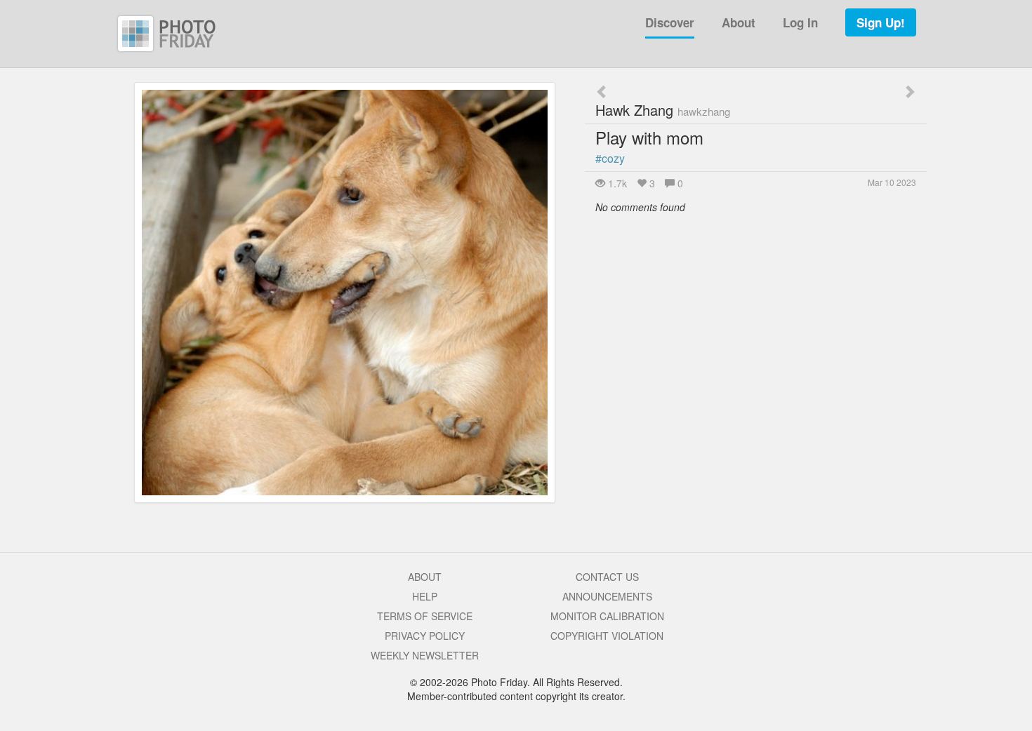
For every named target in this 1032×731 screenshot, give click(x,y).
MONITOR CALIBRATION (607, 616)
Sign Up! (880, 22)
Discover (669, 22)
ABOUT (425, 577)
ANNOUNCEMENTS (607, 596)
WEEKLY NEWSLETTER (425, 655)
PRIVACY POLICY (425, 636)
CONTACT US (607, 577)
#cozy (610, 158)
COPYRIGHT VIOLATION (606, 636)
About (738, 22)
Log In (800, 22)
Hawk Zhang (662, 110)
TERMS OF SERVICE (424, 616)
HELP (424, 596)
